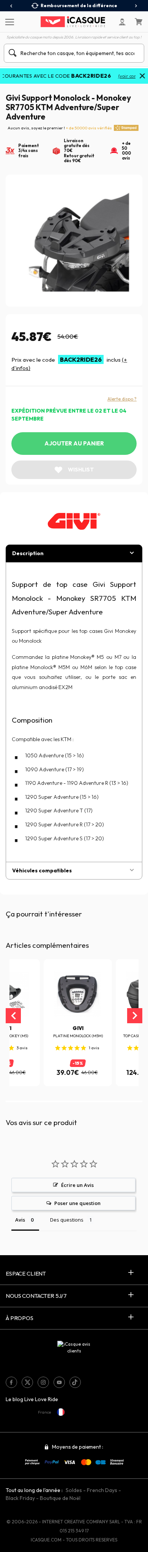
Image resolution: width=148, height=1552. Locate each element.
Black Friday (20, 1498)
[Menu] (8, 21)
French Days (102, 1490)
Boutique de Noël (60, 1498)
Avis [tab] (20, 1219)
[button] (20, 1101)
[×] (142, 77)
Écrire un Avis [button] (77, 1185)
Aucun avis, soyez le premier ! (60, 127)
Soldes (74, 1490)
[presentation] (11, 6)
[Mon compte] (122, 21)
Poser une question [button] (77, 1203)
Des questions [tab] (66, 1219)
